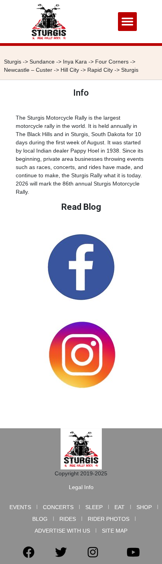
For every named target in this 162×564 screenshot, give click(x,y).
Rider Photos (108, 519)
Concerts (58, 507)
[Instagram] (93, 552)
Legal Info (81, 487)
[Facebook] (28, 552)
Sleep (94, 507)
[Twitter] (61, 552)
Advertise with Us (62, 531)
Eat (119, 507)
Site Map (114, 531)
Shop (144, 507)
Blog (40, 519)
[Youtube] (133, 552)
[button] (127, 21)
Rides (67, 519)
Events (20, 507)
